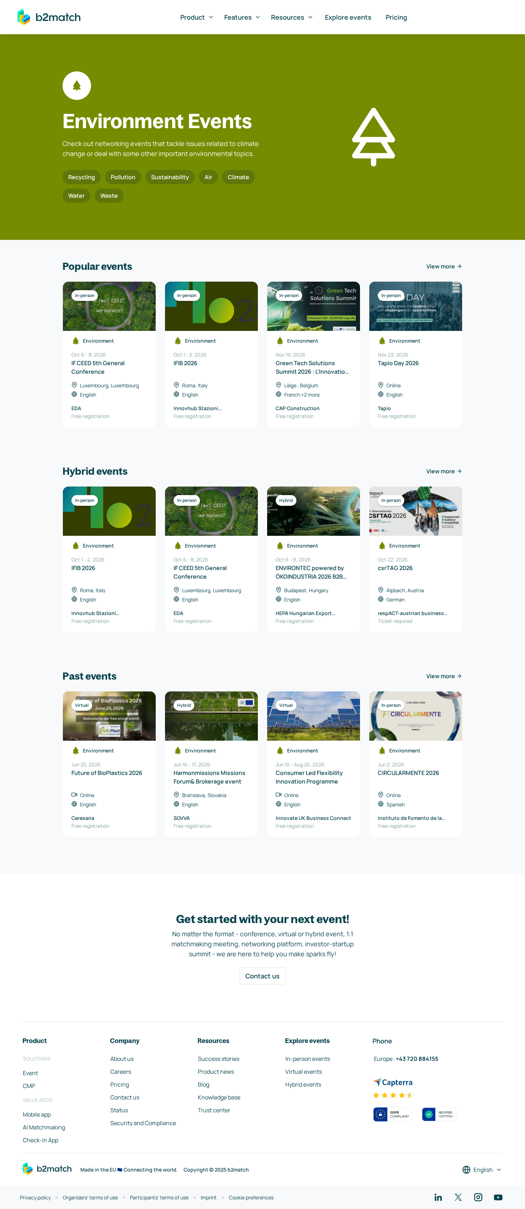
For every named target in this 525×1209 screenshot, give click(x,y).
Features (238, 17)
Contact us (262, 976)
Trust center (214, 1110)
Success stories (218, 1059)
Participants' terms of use (159, 1197)
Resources (287, 17)
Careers (120, 1071)
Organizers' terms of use (90, 1197)
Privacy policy (35, 1197)
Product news (216, 1071)
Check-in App (40, 1140)
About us (122, 1059)
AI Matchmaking (44, 1127)
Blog (203, 1084)
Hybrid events (303, 1084)
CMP (29, 1086)
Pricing (396, 17)
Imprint (209, 1197)
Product (192, 17)
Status (119, 1110)
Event (30, 1073)
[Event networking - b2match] (49, 17)
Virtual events (303, 1071)
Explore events (348, 17)
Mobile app (37, 1114)
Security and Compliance (143, 1123)
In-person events (307, 1059)
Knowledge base (219, 1097)
